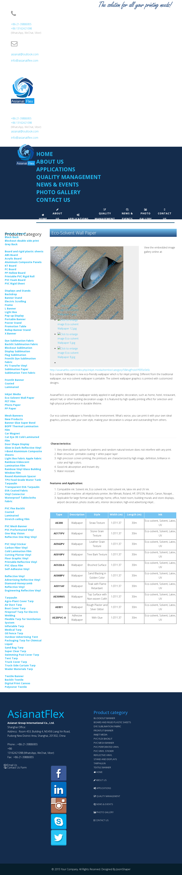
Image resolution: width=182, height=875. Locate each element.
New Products (14, 419)
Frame (9, 305)
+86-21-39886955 (21, 24)
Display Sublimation (17, 351)
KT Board (10, 265)
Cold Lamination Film (18, 551)
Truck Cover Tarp (16, 662)
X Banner (10, 333)
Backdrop (11, 294)
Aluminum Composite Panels (23, 262)
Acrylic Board (13, 258)
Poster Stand (13, 322)
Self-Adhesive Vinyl (17, 569)
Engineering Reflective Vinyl (23, 590)
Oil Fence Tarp (14, 633)
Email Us (11, 765)
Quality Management (68, 177)
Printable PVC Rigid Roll (19, 276)
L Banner (10, 308)
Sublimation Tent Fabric (20, 372)
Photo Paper (13, 405)
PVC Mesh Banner (16, 526)
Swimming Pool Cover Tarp (22, 654)
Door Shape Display (17, 444)
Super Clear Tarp (15, 651)
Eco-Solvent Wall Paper (19, 397)
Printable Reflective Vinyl (21, 562)
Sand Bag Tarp (14, 647)
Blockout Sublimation (18, 347)
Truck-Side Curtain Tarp (20, 665)
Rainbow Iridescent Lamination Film (17, 463)
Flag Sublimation (15, 355)
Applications (55, 169)
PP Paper (10, 408)
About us (50, 161)
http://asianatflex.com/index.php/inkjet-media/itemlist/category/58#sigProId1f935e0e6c (100, 370)
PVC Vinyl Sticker (15, 544)
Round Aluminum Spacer (20, 476)
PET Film (10, 401)
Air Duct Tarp (13, 604)
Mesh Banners (14, 415)
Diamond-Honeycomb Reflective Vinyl (18, 585)
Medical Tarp (13, 629)
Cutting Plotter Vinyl (18, 554)
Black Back (12, 237)
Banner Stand (13, 297)
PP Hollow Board (15, 272)
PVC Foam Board (15, 280)
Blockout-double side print (22, 240)
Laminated (12, 387)
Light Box (11, 312)
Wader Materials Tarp (19, 669)
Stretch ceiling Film (17, 519)
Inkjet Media (13, 394)
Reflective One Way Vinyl (21, 537)
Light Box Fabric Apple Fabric (23, 458)
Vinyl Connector (15, 494)
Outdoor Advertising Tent (21, 637)
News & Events (57, 184)
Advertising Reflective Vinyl (22, 579)
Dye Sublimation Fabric (19, 340)
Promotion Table (15, 326)
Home (44, 154)
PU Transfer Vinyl (16, 365)
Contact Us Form (16, 767)
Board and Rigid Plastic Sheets (112, 722)
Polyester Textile (16, 687)
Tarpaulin (11, 597)
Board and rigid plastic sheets (24, 251)
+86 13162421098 (21, 28)
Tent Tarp (11, 658)
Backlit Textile (14, 679)
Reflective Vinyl (15, 576)
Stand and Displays (105, 759)
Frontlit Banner (14, 380)
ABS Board (11, 255)
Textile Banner (14, 676)
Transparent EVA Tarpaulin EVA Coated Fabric (22, 488)
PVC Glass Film (14, 565)
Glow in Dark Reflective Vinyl (23, 447)
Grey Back (11, 244)
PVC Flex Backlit (15, 508)
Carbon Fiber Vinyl (16, 547)
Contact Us (53, 199)
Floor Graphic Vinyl (16, 558)
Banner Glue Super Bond (20, 422)
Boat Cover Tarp (15, 608)
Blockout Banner (104, 718)
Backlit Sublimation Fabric (21, 344)
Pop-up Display (14, 315)
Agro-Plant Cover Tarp (19, 601)
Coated (9, 383)
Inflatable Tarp (14, 626)
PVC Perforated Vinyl (106, 746)
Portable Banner (15, 319)
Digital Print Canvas (17, 683)
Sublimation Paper (16, 369)
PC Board (10, 269)
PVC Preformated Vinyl (19, 529)
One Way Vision (15, 533)
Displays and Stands (18, 290)
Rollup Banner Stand (18, 330)
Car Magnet (12, 433)
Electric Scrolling (15, 301)
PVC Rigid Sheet (15, 283)
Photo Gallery (58, 192)
